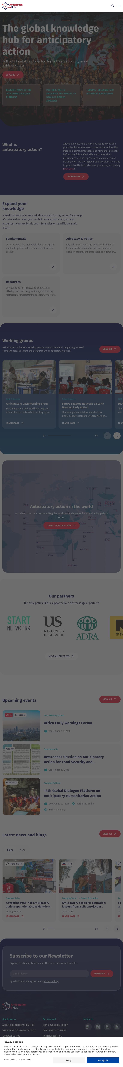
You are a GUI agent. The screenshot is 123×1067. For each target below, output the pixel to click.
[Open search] (113, 6)
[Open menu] (119, 6)
